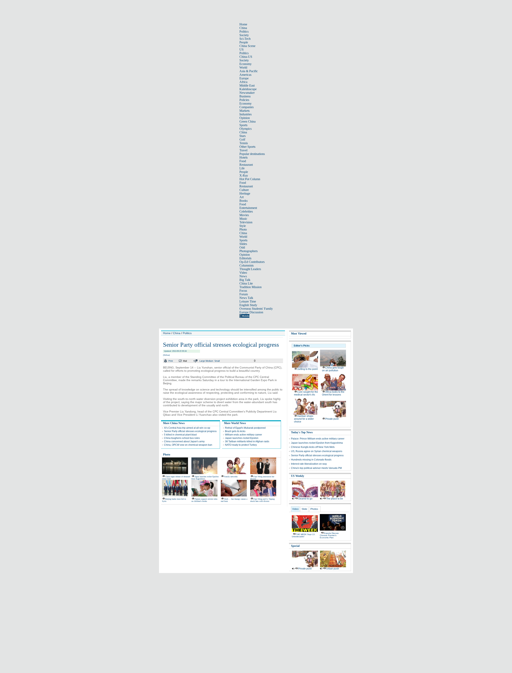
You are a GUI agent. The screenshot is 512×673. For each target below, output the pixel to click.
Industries (245, 114)
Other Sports (247, 146)
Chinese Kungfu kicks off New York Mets (313, 447)
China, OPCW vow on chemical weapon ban (188, 444)
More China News (174, 423)
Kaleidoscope (248, 89)
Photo (243, 229)
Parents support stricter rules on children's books (204, 500)
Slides (243, 244)
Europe (244, 78)
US (241, 49)
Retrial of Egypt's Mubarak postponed (245, 427)
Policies (244, 100)
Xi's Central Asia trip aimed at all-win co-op (187, 427)
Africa (243, 82)
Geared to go (305, 498)
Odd (242, 247)
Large (202, 361)
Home (243, 24)
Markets (244, 110)
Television (245, 222)
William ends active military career (243, 434)
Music (243, 218)
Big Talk (244, 280)
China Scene (247, 46)
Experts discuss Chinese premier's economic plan (329, 535)
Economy (245, 64)
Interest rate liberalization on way (309, 463)
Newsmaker (247, 92)
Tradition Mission (250, 287)
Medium (209, 361)
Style (242, 226)
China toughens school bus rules (182, 438)
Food (242, 161)
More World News (235, 423)
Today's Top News (302, 432)
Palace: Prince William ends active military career (317, 438)
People (243, 42)
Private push (332, 418)
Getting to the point (307, 369)
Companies (246, 107)
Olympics (245, 128)
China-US (245, 56)
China (243, 28)
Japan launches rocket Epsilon (241, 438)
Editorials (245, 258)
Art (241, 197)
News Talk (246, 298)
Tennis (243, 143)
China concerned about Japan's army (184, 441)
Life (242, 168)
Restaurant (246, 164)
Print (170, 361)
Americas (245, 74)
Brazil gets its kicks (235, 431)
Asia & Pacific (248, 71)
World (243, 67)
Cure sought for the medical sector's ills (306, 393)
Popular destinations (252, 154)
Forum (243, 294)
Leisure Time (247, 301)
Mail (185, 361)
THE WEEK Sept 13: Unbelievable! (303, 535)
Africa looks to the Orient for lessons (333, 393)
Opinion (244, 118)
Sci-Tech (245, 38)
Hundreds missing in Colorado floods (311, 459)
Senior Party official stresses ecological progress (190, 431)
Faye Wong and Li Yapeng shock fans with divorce (262, 500)
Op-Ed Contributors (252, 262)
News (243, 276)
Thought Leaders (250, 269)
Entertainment (248, 208)
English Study (248, 305)
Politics (244, 31)
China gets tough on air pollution (333, 369)
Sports (243, 125)
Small (217, 361)
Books (243, 200)
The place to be (334, 498)
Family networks (231, 476)
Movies (244, 215)
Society (244, 35)
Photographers (248, 251)
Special (295, 545)
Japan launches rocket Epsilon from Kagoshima (317, 442)
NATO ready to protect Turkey (241, 444)
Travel (243, 150)
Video (243, 272)
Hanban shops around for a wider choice (304, 419)
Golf (242, 139)
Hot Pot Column (249, 179)
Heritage (244, 193)
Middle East (247, 85)
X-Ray (243, 175)
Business (245, 96)
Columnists (246, 265)
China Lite (246, 283)
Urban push (332, 568)
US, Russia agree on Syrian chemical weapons (316, 451)
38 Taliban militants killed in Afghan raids (247, 441)
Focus (243, 290)
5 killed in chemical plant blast (180, 434)
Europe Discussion (251, 312)
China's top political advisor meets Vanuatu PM (316, 468)
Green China (247, 121)
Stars (242, 136)
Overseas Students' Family (256, 308)
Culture (244, 190)
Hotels (243, 157)
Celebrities (246, 211)
